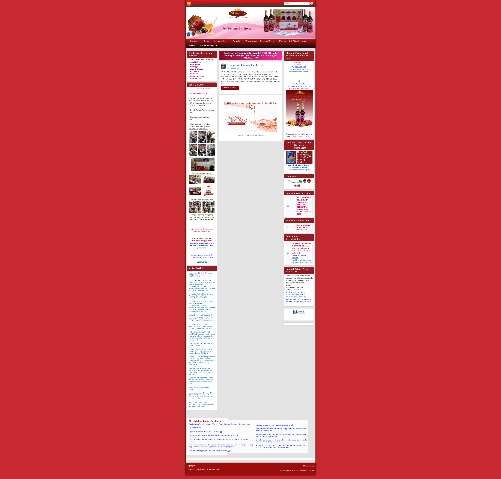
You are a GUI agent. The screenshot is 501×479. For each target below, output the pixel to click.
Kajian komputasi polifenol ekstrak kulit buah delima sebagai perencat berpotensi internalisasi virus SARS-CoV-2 (201, 381)
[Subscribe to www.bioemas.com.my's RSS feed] (189, 4)
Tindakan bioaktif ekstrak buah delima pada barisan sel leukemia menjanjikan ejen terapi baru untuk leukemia (201, 371)
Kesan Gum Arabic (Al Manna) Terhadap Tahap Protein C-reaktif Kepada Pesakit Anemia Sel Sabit (200, 326)
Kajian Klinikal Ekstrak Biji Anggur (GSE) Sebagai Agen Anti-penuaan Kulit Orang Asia (201, 275)
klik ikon (216, 432)
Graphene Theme (307, 471)
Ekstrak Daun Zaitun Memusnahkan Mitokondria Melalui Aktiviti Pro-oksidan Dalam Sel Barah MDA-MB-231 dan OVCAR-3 (201, 396)
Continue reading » (230, 88)
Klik (200, 428)
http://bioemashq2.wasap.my (299, 72)
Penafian (190, 469)
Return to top (308, 466)
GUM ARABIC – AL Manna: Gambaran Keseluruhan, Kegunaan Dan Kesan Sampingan (201, 404)
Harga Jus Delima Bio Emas (245, 65)
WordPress (291, 471)
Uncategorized (234, 68)
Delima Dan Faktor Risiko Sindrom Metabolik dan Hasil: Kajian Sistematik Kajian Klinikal (201, 296)
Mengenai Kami (244, 424)
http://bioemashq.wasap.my (299, 69)
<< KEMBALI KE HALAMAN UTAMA (250, 136)
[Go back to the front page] (250, 23)
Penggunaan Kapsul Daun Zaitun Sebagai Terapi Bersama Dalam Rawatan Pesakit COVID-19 (200, 351)
